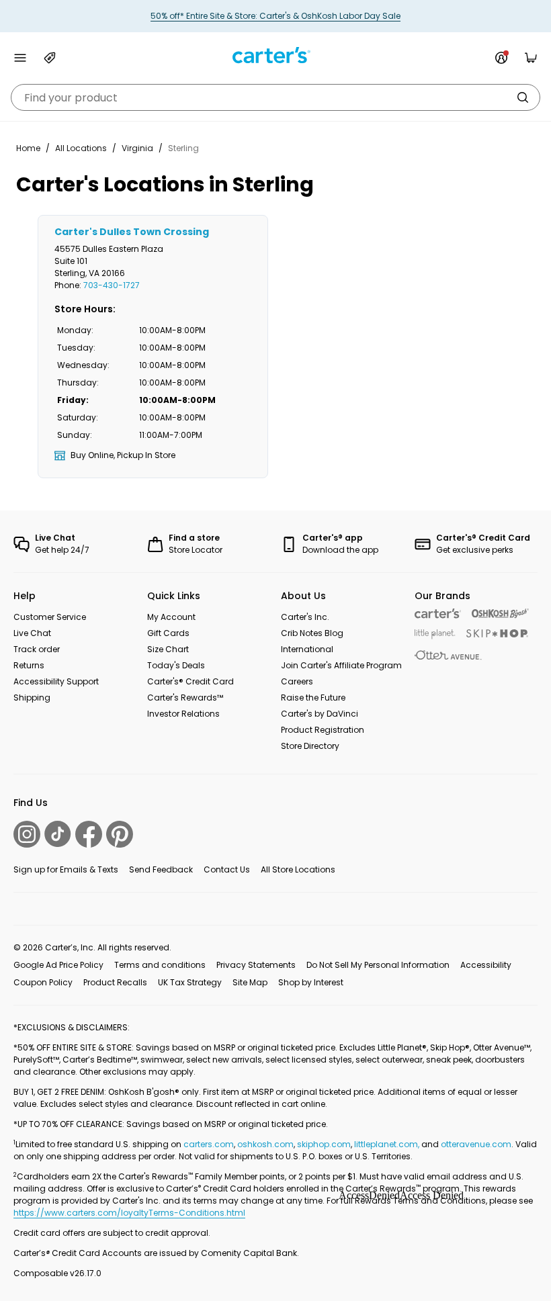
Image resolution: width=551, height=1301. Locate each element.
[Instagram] (26, 834)
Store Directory (310, 746)
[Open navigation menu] (20, 58)
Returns (28, 665)
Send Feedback (161, 869)
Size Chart (168, 649)
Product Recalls (115, 982)
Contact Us (227, 869)
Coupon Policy (43, 982)
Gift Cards (168, 633)
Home (28, 148)
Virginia (137, 148)
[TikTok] (57, 834)
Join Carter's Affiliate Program (341, 665)
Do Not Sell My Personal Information (378, 965)
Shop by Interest (310, 982)
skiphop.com (324, 1144)
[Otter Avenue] (448, 655)
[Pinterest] (119, 834)
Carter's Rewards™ (185, 697)
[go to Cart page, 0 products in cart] (531, 58)
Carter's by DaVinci (319, 713)
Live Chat (32, 633)
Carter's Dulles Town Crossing (131, 231)
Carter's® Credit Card (190, 681)
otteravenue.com (476, 1144)
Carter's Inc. (305, 617)
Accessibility (485, 965)
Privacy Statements (256, 965)
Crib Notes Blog (312, 633)
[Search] (523, 97)
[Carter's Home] (275, 55)
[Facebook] (88, 834)
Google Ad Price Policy (58, 965)
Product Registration (322, 729)
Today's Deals (176, 665)
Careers (297, 681)
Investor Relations (183, 713)
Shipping (31, 697)
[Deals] (50, 58)
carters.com (208, 1144)
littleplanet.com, (387, 1144)
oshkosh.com (265, 1144)
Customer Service (49, 617)
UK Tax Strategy (190, 982)
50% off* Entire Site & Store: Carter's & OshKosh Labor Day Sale (275, 15)
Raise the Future (313, 697)
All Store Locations (298, 869)
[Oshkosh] (500, 614)
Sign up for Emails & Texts (65, 869)
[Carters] (438, 614)
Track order (36, 649)
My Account (171, 617)
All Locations (81, 148)
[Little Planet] (435, 634)
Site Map (249, 982)
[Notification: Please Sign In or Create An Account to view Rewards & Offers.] (501, 58)
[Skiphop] (497, 633)
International (307, 649)
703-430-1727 (111, 285)
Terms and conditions (160, 965)
